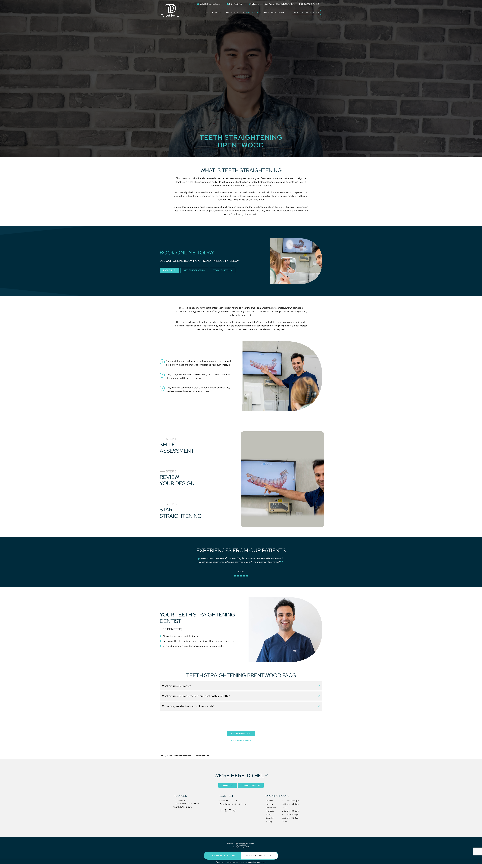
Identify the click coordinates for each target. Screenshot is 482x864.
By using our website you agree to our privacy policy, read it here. (241, 862)
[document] (241, 432)
